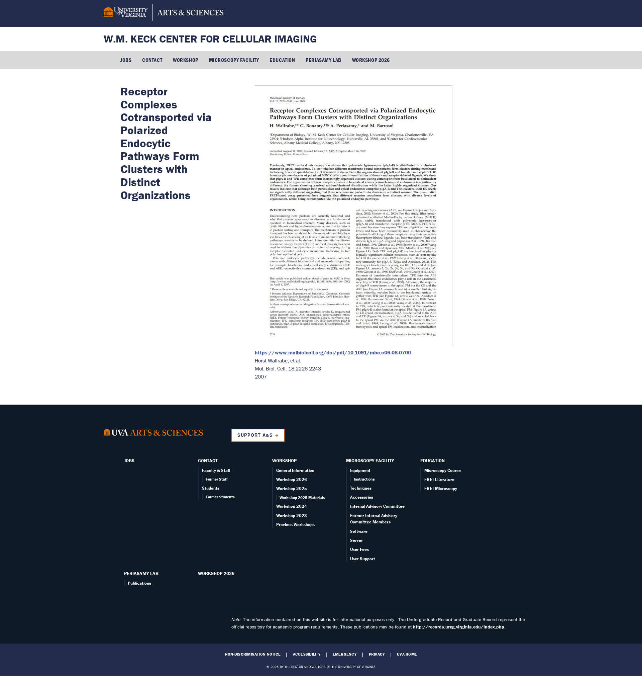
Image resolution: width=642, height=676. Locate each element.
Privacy (377, 654)
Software (358, 531)
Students (210, 488)
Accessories (361, 497)
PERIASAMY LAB (323, 60)
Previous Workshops (295, 524)
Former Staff (217, 479)
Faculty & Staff (216, 470)
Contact (152, 60)
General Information (295, 470)
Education (282, 60)
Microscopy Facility (234, 60)
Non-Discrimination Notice (253, 654)
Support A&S (255, 435)
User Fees (359, 549)
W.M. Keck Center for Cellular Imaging (210, 38)
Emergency (344, 654)
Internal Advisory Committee (377, 506)
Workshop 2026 (371, 60)
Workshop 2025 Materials (302, 497)
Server (356, 540)
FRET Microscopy (440, 488)
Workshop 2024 (291, 506)
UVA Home (407, 654)
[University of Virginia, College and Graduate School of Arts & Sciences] (163, 13)
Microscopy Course (442, 470)
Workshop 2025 (291, 488)
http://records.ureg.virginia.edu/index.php (458, 627)
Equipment (360, 470)
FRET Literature (439, 479)
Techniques (360, 488)
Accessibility (306, 654)
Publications (139, 583)
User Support (362, 559)
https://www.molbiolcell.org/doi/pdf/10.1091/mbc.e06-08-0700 (333, 352)
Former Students (220, 496)
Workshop (185, 60)
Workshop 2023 (291, 515)
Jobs (125, 60)
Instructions (364, 479)
